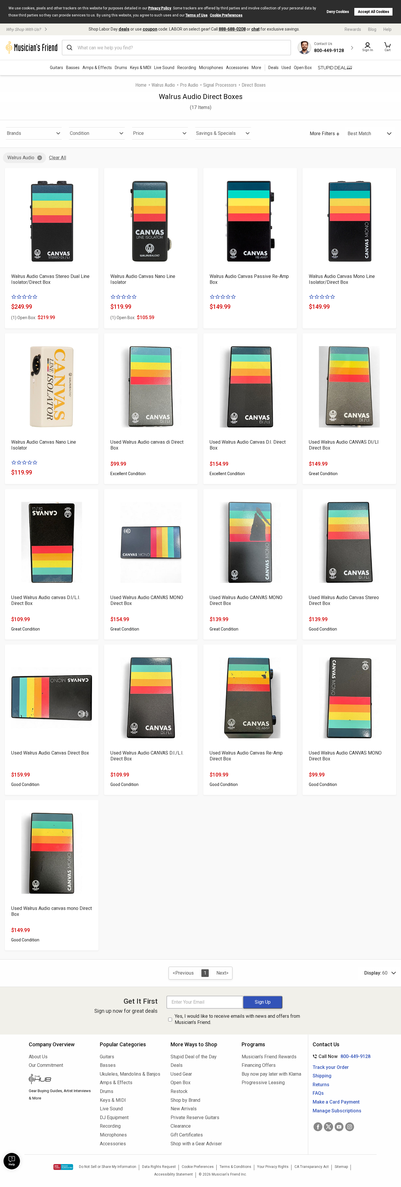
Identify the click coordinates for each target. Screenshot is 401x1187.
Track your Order (331, 1067)
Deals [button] (273, 67)
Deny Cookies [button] (338, 12)
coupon (150, 29)
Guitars (56, 67)
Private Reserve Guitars (195, 1117)
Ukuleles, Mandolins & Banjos (130, 1074)
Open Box (181, 1082)
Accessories (237, 67)
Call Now (340, 1056)
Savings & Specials (216, 133)
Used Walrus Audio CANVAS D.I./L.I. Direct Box (146, 756)
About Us (38, 1056)
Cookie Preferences (226, 15)
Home (140, 85)
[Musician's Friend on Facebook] (318, 1126)
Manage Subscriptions (337, 1111)
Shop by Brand (185, 1100)
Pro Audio (189, 85)
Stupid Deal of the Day (194, 1056)
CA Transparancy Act (311, 1167)
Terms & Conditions (235, 1167)
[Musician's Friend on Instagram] (349, 1126)
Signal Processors (220, 85)
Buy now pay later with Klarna (271, 1074)
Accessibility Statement (173, 1174)
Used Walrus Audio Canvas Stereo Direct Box (344, 600)
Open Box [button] (303, 67)
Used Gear (181, 1074)
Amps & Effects (97, 67)
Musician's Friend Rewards (269, 1056)
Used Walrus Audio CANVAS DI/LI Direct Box (344, 445)
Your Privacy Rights (273, 1167)
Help (387, 29)
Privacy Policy (159, 8)
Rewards (353, 29)
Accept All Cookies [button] (373, 12)
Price (138, 133)
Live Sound (164, 67)
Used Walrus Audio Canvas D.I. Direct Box (248, 445)
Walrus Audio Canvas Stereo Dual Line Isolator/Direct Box (50, 279)
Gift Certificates (187, 1135)
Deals (177, 1065)
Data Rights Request (159, 1167)
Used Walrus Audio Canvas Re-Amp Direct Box (246, 756)
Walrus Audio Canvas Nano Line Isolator (142, 279)
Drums (121, 67)
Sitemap (341, 1167)
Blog (372, 29)
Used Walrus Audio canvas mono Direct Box (51, 911)
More (256, 67)
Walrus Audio (163, 85)
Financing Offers (259, 1065)
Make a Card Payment (336, 1102)
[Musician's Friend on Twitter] (328, 1126)
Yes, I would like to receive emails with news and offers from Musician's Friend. (237, 1019)
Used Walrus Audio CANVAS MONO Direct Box (146, 600)
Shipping (322, 1076)
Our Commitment (46, 1065)
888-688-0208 (232, 29)
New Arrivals (184, 1108)
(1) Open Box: (23, 317)
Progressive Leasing (263, 1082)
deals (124, 29)
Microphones (211, 67)
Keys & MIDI (140, 67)
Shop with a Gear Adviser (196, 1143)
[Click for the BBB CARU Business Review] (63, 1167)
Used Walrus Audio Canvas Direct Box (50, 753)
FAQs (318, 1093)
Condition (79, 133)
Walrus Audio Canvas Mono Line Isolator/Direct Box (342, 279)
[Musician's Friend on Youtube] (339, 1126)
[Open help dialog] (12, 1161)
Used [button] (286, 67)
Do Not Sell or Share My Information (107, 1167)
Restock (179, 1091)
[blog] (60, 1080)
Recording (186, 67)
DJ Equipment (114, 1117)
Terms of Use (197, 15)
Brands (14, 133)
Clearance (181, 1126)
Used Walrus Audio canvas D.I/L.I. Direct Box (45, 600)
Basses (73, 67)
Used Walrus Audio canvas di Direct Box (146, 445)
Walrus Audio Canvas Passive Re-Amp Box (249, 279)
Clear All (57, 157)
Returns (321, 1084)
